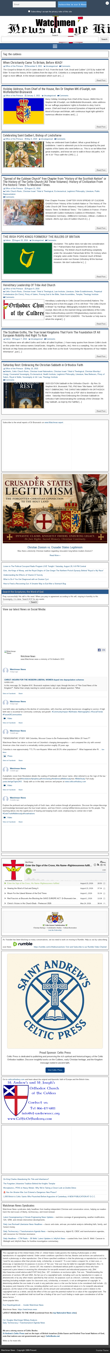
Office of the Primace (14, 66)
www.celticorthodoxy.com (75, 781)
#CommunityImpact (60, 712)
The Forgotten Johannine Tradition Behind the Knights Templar (29, 1184)
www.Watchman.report (54, 422)
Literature (90, 191)
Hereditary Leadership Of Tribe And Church (29, 285)
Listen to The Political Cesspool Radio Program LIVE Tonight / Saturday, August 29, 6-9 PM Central (44, 566)
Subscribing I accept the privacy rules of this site (51, 12)
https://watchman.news (27, 1309)
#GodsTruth (7, 813)
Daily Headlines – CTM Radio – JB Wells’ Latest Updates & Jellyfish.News (34, 1238)
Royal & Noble (15, 377)
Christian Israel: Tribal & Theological (38, 191)
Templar (79, 294)
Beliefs (8, 371)
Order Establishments (84, 291)
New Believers (90, 374)
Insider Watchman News (33, 1305)
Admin (8, 240)
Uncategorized (52, 66)
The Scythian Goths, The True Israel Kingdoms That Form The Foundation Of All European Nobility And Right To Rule (51, 334)
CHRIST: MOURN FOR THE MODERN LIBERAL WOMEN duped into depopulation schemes (44, 680)
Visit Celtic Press (55, 1070)
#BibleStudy (80, 779)
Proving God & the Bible (49, 294)
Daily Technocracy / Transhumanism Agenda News (24, 1231)
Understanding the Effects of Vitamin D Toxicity (23, 575)
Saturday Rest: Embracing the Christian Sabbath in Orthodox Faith (43, 365)
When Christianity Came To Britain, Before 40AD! (32, 62)
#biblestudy (66, 779)
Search (55, 35)
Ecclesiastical (60, 191)
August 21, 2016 (33, 188)
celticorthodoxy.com (16, 1079)
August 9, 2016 (33, 289)
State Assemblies (67, 294)
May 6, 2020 (32, 139)
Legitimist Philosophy (76, 191)
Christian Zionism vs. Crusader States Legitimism (55, 547)
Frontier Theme (102, 1350)
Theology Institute (91, 294)
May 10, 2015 (32, 369)
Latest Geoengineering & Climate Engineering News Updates (28, 1217)
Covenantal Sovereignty (19, 374)
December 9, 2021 (34, 66)
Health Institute (49, 374)
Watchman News (18, 669)
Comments (65, 66)
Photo (9, 756)
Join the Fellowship (55, 930)
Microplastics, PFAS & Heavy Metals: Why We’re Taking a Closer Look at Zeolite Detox (39, 1188)
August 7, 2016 (20, 339)
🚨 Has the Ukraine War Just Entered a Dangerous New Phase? (30, 1192)
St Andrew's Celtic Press (13, 1333)
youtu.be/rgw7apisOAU (12, 781)
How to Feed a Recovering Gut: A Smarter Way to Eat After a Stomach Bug (34, 584)
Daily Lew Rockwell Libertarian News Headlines (23, 1224)
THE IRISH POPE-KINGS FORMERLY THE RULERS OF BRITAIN (41, 237)
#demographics (84, 712)
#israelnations (29, 813)
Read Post (101, 80)
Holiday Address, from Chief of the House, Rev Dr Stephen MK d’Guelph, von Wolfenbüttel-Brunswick (49, 90)
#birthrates (73, 712)
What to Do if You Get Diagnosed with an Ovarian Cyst (26, 579)
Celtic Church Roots (13, 191)
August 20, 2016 (21, 240)
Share (20, 693)
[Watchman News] (11, 652)
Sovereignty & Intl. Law (32, 377)
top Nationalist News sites (64, 1313)
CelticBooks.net (53, 1336)
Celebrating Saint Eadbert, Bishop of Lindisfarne (32, 135)
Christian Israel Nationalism (41, 371)
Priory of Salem (31, 294)
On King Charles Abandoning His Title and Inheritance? (26, 1179)
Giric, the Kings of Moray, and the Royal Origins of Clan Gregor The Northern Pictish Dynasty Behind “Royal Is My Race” (53, 571)
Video (9, 718)
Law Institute (59, 291)
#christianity (46, 779)
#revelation (25, 779)
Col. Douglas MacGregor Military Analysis (20, 1320)
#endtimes (56, 779)
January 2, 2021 (33, 96)
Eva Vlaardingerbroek (11, 1305)
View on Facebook (9, 693)
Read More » (55, 555)
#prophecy (35, 779)
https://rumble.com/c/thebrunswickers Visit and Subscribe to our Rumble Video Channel (70, 947)
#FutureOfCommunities (12, 715)
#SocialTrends (97, 712)
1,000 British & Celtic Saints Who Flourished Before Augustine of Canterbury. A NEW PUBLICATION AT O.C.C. (49, 1196)
